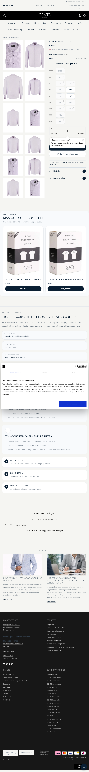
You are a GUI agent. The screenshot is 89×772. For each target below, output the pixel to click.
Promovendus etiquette (56, 644)
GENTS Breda (52, 690)
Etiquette (50, 625)
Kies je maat (23, 289)
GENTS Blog (8, 700)
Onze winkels (8, 651)
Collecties (26, 23)
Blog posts (44, 550)
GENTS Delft (51, 694)
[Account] (79, 15)
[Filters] (11, 525)
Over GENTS (8, 656)
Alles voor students (10, 678)
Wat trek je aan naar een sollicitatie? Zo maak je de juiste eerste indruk (65, 580)
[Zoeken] (4, 15)
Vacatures (77, 5)
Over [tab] (73, 373)
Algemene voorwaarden (78, 760)
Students (55, 30)
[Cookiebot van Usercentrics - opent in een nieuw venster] (77, 366)
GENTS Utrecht (52, 726)
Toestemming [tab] (15, 373)
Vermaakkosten (9, 674)
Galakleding (7, 690)
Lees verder (7, 599)
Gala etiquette (52, 634)
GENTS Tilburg (52, 722)
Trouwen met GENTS (55, 650)
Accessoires (56, 23)
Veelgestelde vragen (11, 625)
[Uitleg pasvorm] (67, 55)
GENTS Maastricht (53, 713)
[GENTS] (44, 15)
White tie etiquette (54, 637)
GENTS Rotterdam (54, 719)
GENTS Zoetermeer (54, 729)
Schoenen (69, 23)
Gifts (80, 23)
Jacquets (6, 684)
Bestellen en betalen (11, 627)
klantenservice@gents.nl (13, 644)
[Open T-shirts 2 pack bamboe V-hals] (66, 259)
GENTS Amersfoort (54, 678)
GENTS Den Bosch (54, 697)
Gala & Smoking (15, 30)
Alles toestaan (72, 404)
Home (5, 37)
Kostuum (6, 687)
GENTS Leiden (52, 710)
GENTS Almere (52, 674)
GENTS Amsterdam (54, 681)
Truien (5, 694)
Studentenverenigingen (73, 1)
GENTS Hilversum (53, 706)
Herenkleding (40, 23)
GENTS (10, 759)
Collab (71, 5)
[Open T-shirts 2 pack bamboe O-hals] (23, 259)
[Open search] (5, 525)
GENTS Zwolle (52, 732)
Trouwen (30, 30)
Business (42, 30)
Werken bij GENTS (10, 658)
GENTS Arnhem (53, 687)
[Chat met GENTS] (84, 767)
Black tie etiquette (54, 641)
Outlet (66, 30)
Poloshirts (7, 697)
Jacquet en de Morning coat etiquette (61, 647)
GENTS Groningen (53, 703)
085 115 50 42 (8, 646)
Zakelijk (83, 1)
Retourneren (8, 630)
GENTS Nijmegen (53, 716)
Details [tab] (44, 373)
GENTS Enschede (53, 700)
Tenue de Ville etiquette (55, 628)
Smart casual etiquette (55, 631)
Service (83, 5)
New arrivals (12, 23)
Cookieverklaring (81, 757)
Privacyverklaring (68, 757)
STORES (77, 30)
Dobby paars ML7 (14, 37)
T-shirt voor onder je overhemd (15, 681)
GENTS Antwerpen (54, 684)
